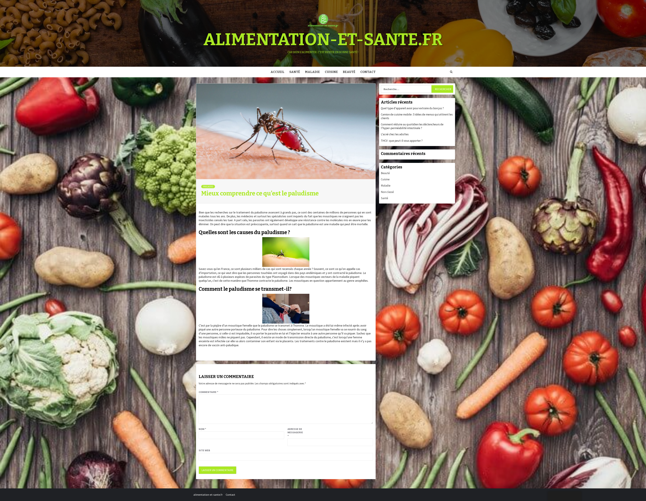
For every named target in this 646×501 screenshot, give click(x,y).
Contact (367, 72)
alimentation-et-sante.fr (323, 39)
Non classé (387, 192)
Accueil (277, 72)
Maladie (312, 72)
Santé (294, 72)
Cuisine (331, 72)
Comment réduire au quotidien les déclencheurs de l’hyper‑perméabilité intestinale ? (412, 126)
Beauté (349, 72)
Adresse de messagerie (295, 432)
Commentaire (208, 392)
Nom (202, 429)
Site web (204, 450)
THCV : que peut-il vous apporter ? (402, 141)
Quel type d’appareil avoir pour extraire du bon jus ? (412, 108)
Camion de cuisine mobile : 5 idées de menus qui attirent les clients (417, 116)
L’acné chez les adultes (395, 134)
